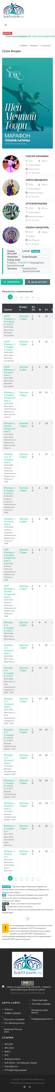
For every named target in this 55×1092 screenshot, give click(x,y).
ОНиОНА (23, 262)
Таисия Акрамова (37, 156)
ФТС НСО (9, 1048)
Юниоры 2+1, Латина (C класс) (9, 649)
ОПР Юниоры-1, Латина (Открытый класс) (10, 591)
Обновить (13, 282)
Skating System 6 (12, 1059)
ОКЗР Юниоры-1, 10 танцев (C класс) (10, 320)
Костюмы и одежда (41, 1003)
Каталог (34, 45)
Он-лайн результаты (15, 1023)
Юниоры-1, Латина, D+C (10, 854)
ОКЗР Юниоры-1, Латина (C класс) (10, 371)
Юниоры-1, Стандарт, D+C (10, 828)
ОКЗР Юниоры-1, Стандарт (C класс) (10, 345)
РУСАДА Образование (16, 1070)
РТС (7, 1055)
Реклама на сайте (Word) (39, 1011)
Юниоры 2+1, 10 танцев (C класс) (9, 458)
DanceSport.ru (11, 1066)
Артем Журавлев (36, 203)
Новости (9, 1009)
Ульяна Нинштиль (37, 227)
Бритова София (23, 317)
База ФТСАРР (39, 282)
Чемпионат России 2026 (13, 1030)
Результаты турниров (14, 1019)
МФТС (8, 1051)
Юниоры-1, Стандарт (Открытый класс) (10, 396)
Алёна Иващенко (37, 180)
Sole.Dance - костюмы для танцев (21, 1062)
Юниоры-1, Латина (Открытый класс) (10, 427)
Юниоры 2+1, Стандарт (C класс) (9, 626)
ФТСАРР (9, 1044)
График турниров (13, 1013)
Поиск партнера (39, 1000)
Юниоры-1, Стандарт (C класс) (10, 490)
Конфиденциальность (42, 1019)
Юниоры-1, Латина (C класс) (10, 521)
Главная (23, 45)
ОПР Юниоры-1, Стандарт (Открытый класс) (10, 555)
